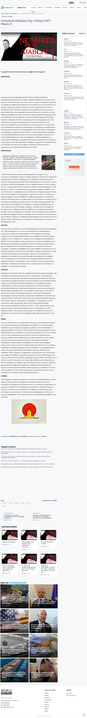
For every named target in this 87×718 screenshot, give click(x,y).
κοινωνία (4, 506)
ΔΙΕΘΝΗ (33, 11)
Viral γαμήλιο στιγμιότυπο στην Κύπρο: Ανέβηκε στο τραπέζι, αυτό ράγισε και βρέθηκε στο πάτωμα (26, 467)
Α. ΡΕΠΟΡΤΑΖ (67, 71)
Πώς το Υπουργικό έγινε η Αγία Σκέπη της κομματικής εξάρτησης (8, 568)
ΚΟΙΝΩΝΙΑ (40, 7)
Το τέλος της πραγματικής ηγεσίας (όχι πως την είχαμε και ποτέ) (29, 568)
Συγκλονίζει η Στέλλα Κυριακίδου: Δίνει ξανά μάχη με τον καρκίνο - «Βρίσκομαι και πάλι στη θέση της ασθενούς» (74, 128)
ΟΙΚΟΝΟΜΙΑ (57, 7)
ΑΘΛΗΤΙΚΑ (72, 7)
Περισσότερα (74, 154)
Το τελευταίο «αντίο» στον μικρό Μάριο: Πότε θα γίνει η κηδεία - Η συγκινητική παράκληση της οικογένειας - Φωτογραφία (26, 457)
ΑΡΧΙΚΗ (46, 693)
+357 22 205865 (6, 703)
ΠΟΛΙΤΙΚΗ (33, 7)
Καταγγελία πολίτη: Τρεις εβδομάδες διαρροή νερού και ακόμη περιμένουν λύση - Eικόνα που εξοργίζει (28, 464)
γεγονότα (11, 503)
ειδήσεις (44, 436)
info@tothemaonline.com (8, 707)
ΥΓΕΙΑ (65, 49)
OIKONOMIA (47, 697)
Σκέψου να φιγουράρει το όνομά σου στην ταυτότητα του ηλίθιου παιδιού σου (48, 569)
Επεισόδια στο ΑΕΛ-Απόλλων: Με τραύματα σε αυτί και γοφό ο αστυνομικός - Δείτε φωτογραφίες (42, 516)
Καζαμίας (4, 503)
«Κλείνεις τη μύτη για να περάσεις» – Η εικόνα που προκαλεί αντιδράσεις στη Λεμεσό (23, 461)
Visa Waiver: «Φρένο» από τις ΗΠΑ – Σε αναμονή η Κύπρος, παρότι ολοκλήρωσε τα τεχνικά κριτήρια (14, 626)
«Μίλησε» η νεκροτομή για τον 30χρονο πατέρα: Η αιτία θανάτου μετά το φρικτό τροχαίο (24, 449)
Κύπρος (17, 503)
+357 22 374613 (6, 705)
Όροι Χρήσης (69, 693)
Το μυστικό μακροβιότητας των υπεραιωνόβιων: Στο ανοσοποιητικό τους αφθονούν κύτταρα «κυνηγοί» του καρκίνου (74, 55)
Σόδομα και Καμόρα (9, 542)
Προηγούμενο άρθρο (8, 513)
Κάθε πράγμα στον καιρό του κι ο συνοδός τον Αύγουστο (28, 544)
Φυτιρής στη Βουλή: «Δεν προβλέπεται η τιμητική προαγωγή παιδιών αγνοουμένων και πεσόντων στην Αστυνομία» (43, 601)
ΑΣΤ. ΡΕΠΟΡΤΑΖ (48, 7)
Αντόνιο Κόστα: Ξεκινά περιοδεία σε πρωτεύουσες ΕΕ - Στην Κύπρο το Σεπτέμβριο (43, 626)
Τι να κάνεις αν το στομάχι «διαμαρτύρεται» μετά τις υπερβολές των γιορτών (14, 516)
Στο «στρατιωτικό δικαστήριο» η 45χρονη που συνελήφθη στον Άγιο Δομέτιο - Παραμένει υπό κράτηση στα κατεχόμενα (74, 87)
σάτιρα (22, 503)
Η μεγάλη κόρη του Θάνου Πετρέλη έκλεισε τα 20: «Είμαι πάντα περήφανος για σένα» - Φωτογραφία (74, 44)
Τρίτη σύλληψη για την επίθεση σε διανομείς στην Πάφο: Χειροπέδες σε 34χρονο (73, 76)
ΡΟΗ (68, 33)
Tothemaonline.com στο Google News (18, 436)
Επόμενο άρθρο (36, 513)
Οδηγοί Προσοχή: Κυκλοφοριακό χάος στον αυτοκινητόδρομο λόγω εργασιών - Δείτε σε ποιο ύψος (74, 98)
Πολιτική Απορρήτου (70, 695)
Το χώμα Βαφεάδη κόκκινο (47, 542)
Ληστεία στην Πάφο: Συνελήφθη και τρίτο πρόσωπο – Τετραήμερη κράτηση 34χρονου (74, 138)
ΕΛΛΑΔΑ (79, 7)
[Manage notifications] (84, 715)
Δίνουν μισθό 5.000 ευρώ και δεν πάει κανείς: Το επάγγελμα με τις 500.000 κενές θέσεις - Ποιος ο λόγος (14, 675)
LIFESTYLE (65, 7)
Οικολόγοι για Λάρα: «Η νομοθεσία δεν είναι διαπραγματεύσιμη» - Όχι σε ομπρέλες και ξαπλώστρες (74, 66)
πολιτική (29, 503)
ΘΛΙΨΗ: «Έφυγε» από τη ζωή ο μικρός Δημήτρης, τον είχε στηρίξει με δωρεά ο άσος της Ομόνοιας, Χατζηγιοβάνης (26, 452)
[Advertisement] (74, 106)
